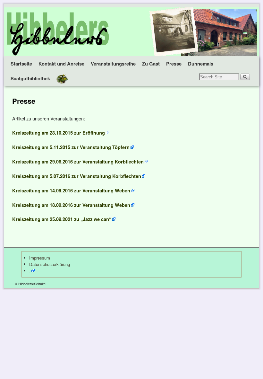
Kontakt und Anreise (61, 63)
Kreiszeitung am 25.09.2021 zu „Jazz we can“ (61, 219)
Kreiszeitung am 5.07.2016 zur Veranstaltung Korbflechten (76, 176)
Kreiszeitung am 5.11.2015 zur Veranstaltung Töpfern (71, 147)
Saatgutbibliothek (30, 78)
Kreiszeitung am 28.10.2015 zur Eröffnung (58, 132)
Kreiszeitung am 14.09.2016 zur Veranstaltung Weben (71, 190)
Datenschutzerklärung (49, 264)
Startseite (21, 63)
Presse (174, 63)
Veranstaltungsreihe (113, 63)
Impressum (39, 258)
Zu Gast (151, 63)
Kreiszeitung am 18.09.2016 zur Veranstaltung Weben (71, 205)
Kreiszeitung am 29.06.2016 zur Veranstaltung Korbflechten (78, 161)
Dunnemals (200, 63)
